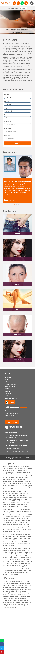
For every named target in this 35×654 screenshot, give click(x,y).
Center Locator (12, 422)
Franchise (8, 393)
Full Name (7, 122)
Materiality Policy (10, 386)
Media (7, 389)
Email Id (7, 135)
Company (8, 377)
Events (7, 396)
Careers (7, 391)
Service (6, 101)
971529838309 (18, 32)
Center (6, 115)
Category (7, 94)
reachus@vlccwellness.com (18, 30)
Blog (6, 379)
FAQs (6, 382)
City (5, 108)
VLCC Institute (9, 415)
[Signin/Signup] (26, 3)
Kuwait (11, 402)
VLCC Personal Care (11, 413)
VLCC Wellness (10, 411)
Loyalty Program (10, 384)
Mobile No (7, 128)
